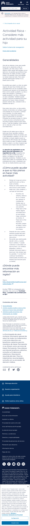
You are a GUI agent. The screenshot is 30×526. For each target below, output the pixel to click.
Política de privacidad (20, 330)
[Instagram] (23, 464)
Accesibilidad (6, 412)
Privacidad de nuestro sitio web (11, 423)
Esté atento (7, 13)
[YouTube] (13, 464)
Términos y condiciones (9, 433)
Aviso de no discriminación (10, 415)
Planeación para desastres (9, 444)
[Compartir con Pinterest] (18, 369)
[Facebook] (8, 464)
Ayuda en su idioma (8, 419)
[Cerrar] (28, 486)
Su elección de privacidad (9, 430)
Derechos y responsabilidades (10, 437)
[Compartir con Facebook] (9, 369)
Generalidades (7, 306)
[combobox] (11, 8)
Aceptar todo (15, 523)
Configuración (15, 518)
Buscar (25, 8)
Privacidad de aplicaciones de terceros (13, 441)
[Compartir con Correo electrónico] (4, 369)
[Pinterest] (18, 464)
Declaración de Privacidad (16, 514)
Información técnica (8, 448)
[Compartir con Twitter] (13, 369)
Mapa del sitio (6, 452)
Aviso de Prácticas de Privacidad (11, 426)
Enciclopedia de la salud (11, 23)
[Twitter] (4, 464)
